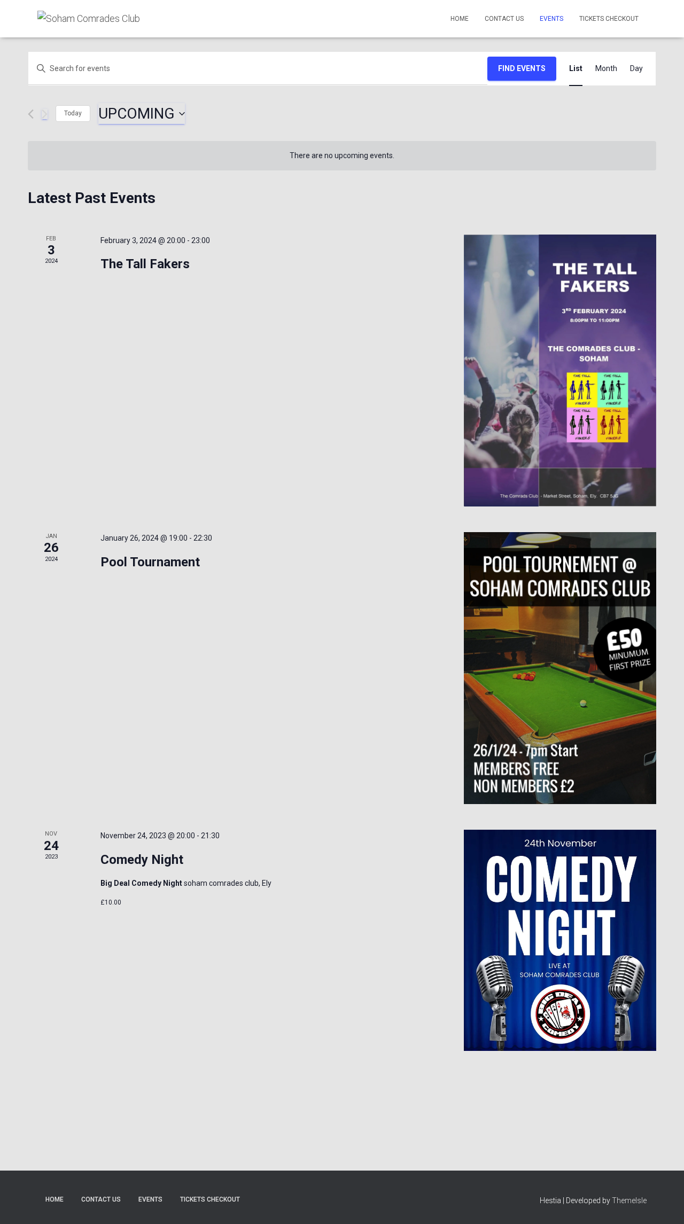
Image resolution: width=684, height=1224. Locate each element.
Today (73, 113)
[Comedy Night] (560, 940)
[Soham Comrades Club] (88, 19)
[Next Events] (45, 114)
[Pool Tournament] (560, 668)
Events (551, 18)
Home (459, 18)
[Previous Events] (31, 114)
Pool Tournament (150, 562)
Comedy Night (141, 859)
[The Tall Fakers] (560, 370)
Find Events (522, 68)
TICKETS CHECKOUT (609, 18)
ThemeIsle (629, 1200)
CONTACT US (504, 18)
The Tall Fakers (145, 263)
